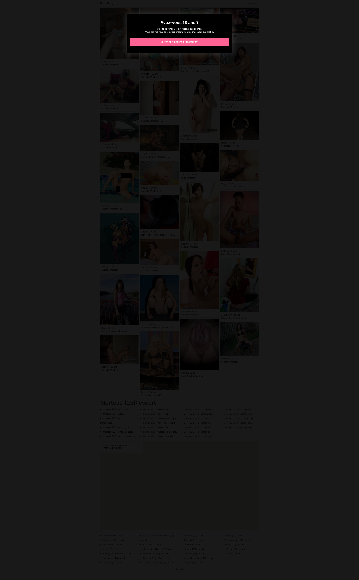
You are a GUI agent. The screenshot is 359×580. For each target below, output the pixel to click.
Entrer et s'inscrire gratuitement (179, 41)
